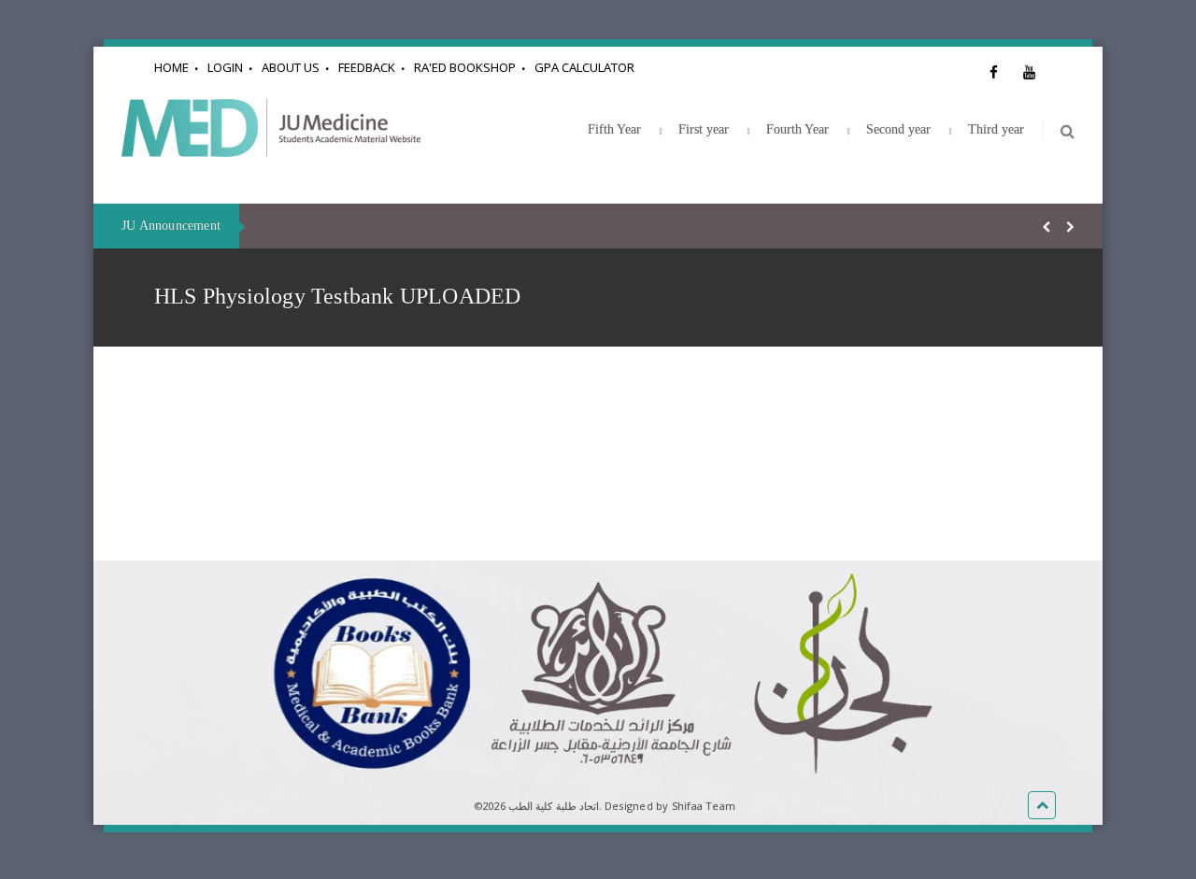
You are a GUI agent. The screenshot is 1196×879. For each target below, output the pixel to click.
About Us (291, 67)
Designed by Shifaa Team (670, 806)
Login (225, 67)
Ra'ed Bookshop (465, 67)
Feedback (366, 67)
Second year (898, 129)
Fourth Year (797, 129)
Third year (996, 129)
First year (703, 129)
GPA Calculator (584, 67)
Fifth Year (614, 129)
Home (171, 67)
